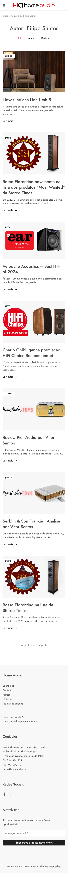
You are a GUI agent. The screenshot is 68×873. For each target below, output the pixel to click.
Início (5, 16)
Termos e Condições (14, 717)
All (19, 38)
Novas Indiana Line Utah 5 (27, 100)
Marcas (6, 695)
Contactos (8, 690)
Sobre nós (8, 686)
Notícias (31, 38)
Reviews (45, 38)
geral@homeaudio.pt (14, 769)
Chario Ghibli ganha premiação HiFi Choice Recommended (31, 353)
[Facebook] (4, 795)
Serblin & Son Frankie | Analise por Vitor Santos (31, 524)
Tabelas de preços (13, 704)
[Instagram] (10, 795)
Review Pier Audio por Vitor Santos (29, 440)
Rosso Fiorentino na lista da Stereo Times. (28, 608)
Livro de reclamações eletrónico (20, 721)
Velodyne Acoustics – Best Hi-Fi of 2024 (32, 269)
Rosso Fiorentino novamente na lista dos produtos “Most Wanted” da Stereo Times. (34, 187)
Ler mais (8, 121)
